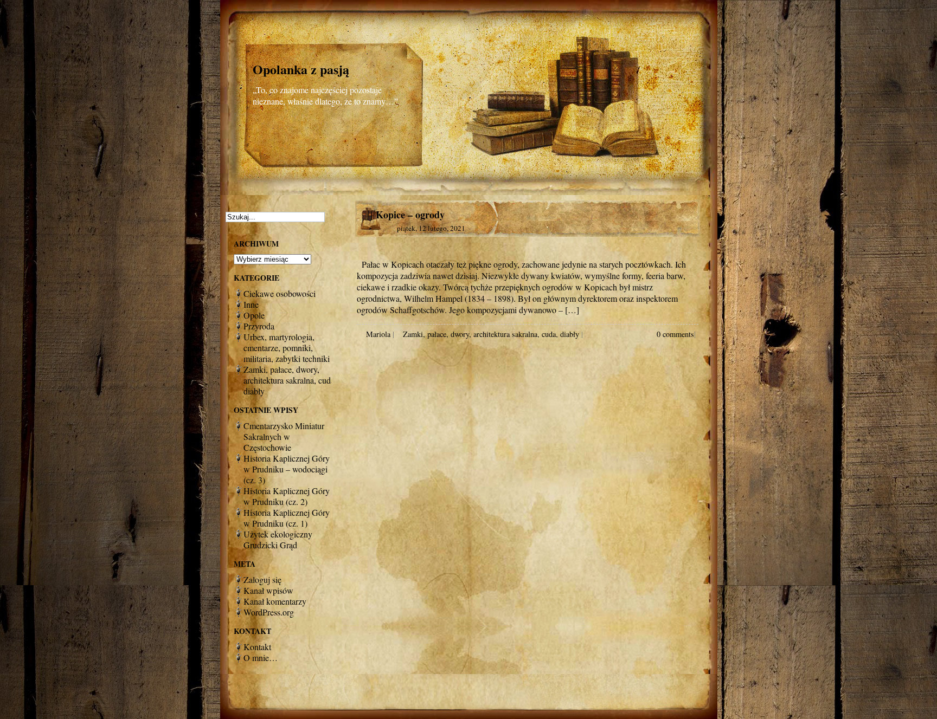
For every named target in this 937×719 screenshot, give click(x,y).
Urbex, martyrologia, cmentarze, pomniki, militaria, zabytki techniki (286, 347)
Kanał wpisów (268, 590)
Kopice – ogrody (410, 215)
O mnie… (260, 657)
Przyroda (258, 326)
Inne (251, 304)
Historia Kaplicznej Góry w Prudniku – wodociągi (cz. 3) (286, 468)
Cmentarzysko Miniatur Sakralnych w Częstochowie (283, 436)
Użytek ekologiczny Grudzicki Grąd (277, 539)
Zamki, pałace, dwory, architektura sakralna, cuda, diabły (491, 334)
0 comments (675, 334)
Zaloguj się (262, 579)
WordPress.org (268, 612)
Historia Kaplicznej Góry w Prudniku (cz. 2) (286, 496)
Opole (254, 315)
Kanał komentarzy (274, 601)
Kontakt (257, 646)
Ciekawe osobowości (279, 293)
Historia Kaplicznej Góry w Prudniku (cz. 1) (286, 518)
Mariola (378, 334)
